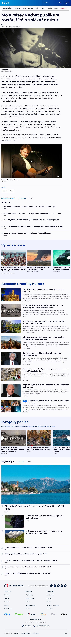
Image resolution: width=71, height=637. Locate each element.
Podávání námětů (31, 605)
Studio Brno (50, 595)
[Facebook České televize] (55, 585)
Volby (24, 8)
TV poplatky (29, 595)
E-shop (6, 605)
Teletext (6, 598)
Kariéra (49, 602)
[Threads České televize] (65, 585)
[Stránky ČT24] (7, 614)
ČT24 (11, 191)
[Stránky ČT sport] (19, 614)
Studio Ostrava (30, 598)
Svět (37, 8)
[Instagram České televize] (51, 585)
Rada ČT (6, 602)
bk (2, 25)
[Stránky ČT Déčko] (43, 614)
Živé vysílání (50, 591)
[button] (31, 161)
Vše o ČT (28, 609)
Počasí (27, 602)
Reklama (7, 595)
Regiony (43, 8)
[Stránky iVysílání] (32, 614)
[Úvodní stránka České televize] (14, 585)
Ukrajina (17, 8)
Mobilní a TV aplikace (53, 605)
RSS (66, 633)
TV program (7, 591)
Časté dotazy (8, 609)
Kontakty (49, 609)
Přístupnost (36, 633)
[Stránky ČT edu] (64, 614)
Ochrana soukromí (26, 633)
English (17, 633)
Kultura (4, 191)
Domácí (30, 8)
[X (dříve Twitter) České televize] (61, 585)
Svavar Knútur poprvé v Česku (9, 180)
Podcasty (49, 598)
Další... (50, 8)
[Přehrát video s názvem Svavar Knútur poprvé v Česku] (31, 161)
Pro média (29, 591)
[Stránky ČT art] (53, 614)
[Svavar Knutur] (35, 48)
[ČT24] (5, 3)
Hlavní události (7, 8)
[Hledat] (60, 3)
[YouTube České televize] (58, 585)
